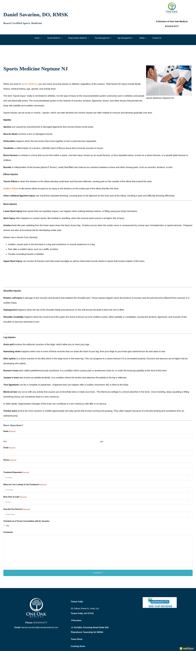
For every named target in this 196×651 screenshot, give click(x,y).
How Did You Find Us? (16, 509)
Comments (8, 532)
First (5, 441)
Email (9, 448)
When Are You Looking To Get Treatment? (25, 485)
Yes (7, 526)
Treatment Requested (16, 472)
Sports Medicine (29, 84)
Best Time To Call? (15, 497)
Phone (9, 460)
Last (101, 441)
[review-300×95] (160, 598)
